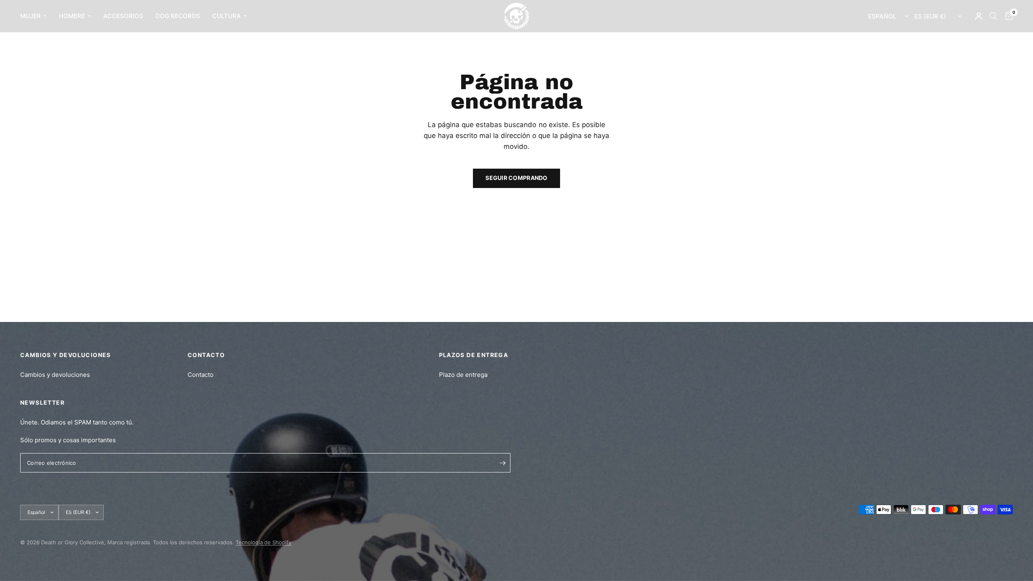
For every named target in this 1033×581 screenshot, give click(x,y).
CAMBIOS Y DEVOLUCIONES (65, 354)
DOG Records (177, 16)
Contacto (200, 374)
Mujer (30, 16)
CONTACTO (206, 354)
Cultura (226, 16)
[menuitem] (36, 16)
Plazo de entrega (463, 374)
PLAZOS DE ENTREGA (473, 354)
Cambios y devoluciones (55, 374)
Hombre (72, 16)
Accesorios (123, 16)
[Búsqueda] (993, 16)
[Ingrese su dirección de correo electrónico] (502, 462)
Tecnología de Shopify (263, 542)
